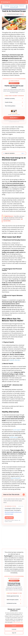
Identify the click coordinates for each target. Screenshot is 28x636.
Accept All (14, 625)
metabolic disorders (14, 360)
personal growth (16, 478)
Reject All (14, 632)
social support (17, 430)
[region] (14, 621)
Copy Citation (9, 517)
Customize (14, 629)
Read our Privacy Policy (18, 622)
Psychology (6, 5)
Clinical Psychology (14, 5)
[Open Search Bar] (26, 2)
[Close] (26, 607)
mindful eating (13, 437)
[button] (14, 153)
